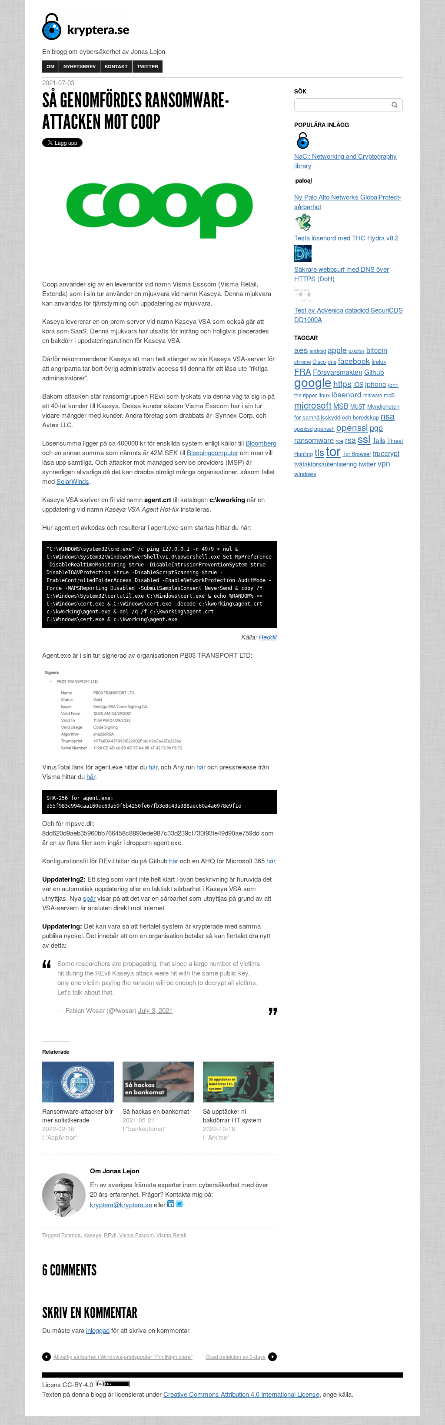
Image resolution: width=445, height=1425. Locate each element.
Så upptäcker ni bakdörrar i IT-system (232, 1115)
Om (50, 66)
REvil (110, 1235)
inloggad (98, 1330)
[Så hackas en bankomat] (158, 1082)
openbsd (303, 428)
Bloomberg (261, 442)
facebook (354, 360)
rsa (350, 439)
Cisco (319, 362)
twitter (367, 463)
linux (324, 395)
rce (339, 440)
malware (372, 395)
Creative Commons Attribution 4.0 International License (241, 1393)
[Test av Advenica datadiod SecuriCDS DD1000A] (303, 300)
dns (332, 362)
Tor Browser (356, 454)
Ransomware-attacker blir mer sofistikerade (77, 1115)
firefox (379, 362)
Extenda (71, 1235)
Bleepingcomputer (212, 452)
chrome (302, 361)
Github (374, 371)
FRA (302, 371)
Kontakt (116, 66)
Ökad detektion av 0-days (236, 1356)
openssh (324, 429)
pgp (376, 427)
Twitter (147, 66)
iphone (375, 384)
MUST (357, 406)
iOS (358, 384)
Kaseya (92, 1235)
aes (301, 349)
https (342, 383)
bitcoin (376, 350)
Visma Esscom (136, 1235)
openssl (352, 426)
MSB (341, 406)
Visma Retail (171, 1235)
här (153, 766)
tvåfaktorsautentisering (325, 463)
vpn (384, 463)
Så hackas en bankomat (156, 1111)
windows (305, 473)
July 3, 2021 (155, 1010)
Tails (378, 440)
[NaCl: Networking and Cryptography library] (303, 146)
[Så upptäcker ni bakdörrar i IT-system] (239, 1082)
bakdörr (357, 351)
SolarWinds (72, 481)
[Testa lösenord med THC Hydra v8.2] (303, 228)
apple (337, 349)
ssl (364, 438)
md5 (389, 395)
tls (319, 452)
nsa (388, 416)
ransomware (314, 440)
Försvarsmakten (337, 372)
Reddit (268, 636)
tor (333, 450)
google (313, 381)
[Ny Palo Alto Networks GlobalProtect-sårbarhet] (303, 187)
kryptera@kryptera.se (121, 1204)
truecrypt (386, 453)
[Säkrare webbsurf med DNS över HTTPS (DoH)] (303, 259)
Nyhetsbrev (79, 66)
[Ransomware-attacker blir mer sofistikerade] (78, 1082)
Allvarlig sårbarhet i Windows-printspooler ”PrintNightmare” (123, 1356)
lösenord (347, 394)
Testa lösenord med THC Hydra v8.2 (346, 237)
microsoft (313, 404)
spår (89, 897)
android (318, 350)
